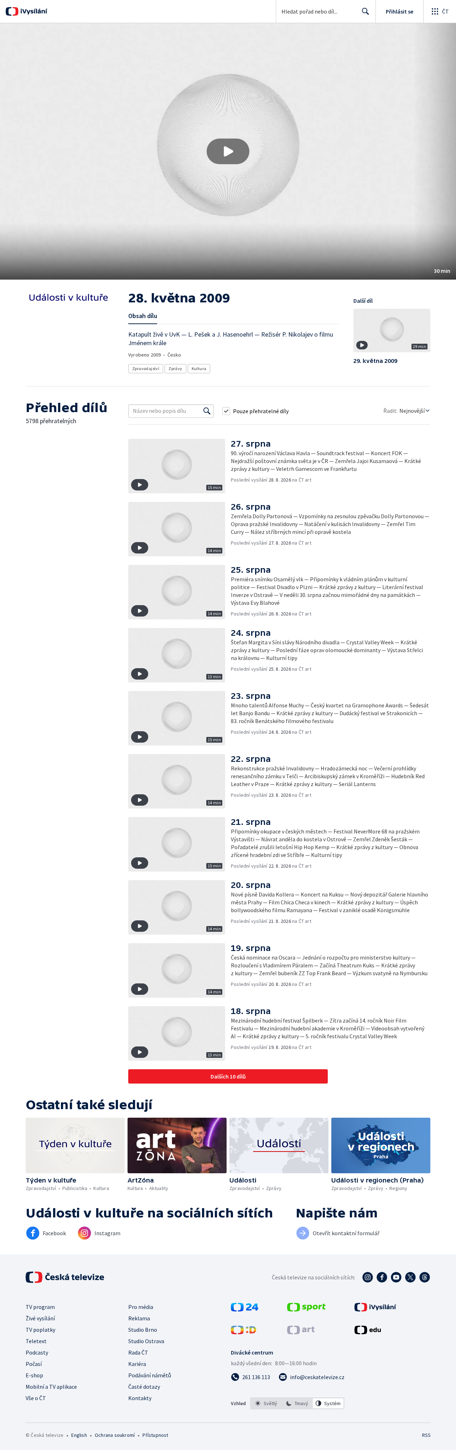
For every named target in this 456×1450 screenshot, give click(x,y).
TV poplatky (40, 1329)
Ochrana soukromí (115, 1435)
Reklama (139, 1318)
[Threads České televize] (424, 1277)
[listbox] (297, 1403)
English (79, 1435)
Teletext (36, 1341)
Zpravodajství (145, 368)
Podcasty (37, 1352)
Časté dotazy (144, 1386)
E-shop (34, 1375)
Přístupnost (155, 1435)
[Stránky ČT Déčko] (243, 1332)
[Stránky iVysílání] (375, 1309)
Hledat (365, 11)
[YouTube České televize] (396, 1277)
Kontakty (139, 1398)
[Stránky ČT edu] (367, 1332)
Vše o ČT (36, 1398)
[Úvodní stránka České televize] (65, 1277)
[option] (266, 1403)
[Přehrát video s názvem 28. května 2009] (228, 151)
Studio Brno (142, 1329)
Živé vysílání (40, 1318)
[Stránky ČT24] (244, 1309)
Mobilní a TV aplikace (51, 1386)
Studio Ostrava (146, 1341)
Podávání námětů (149, 1375)
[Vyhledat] (207, 411)
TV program (40, 1306)
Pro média (140, 1306)
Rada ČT (138, 1352)
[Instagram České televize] (367, 1277)
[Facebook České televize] (382, 1277)
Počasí (34, 1363)
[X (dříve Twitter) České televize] (410, 1277)
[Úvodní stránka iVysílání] (33, 11)
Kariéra (137, 1363)
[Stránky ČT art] (301, 1332)
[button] (228, 151)
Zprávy (175, 368)
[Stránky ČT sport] (306, 1309)
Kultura (199, 368)
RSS (426, 1435)
